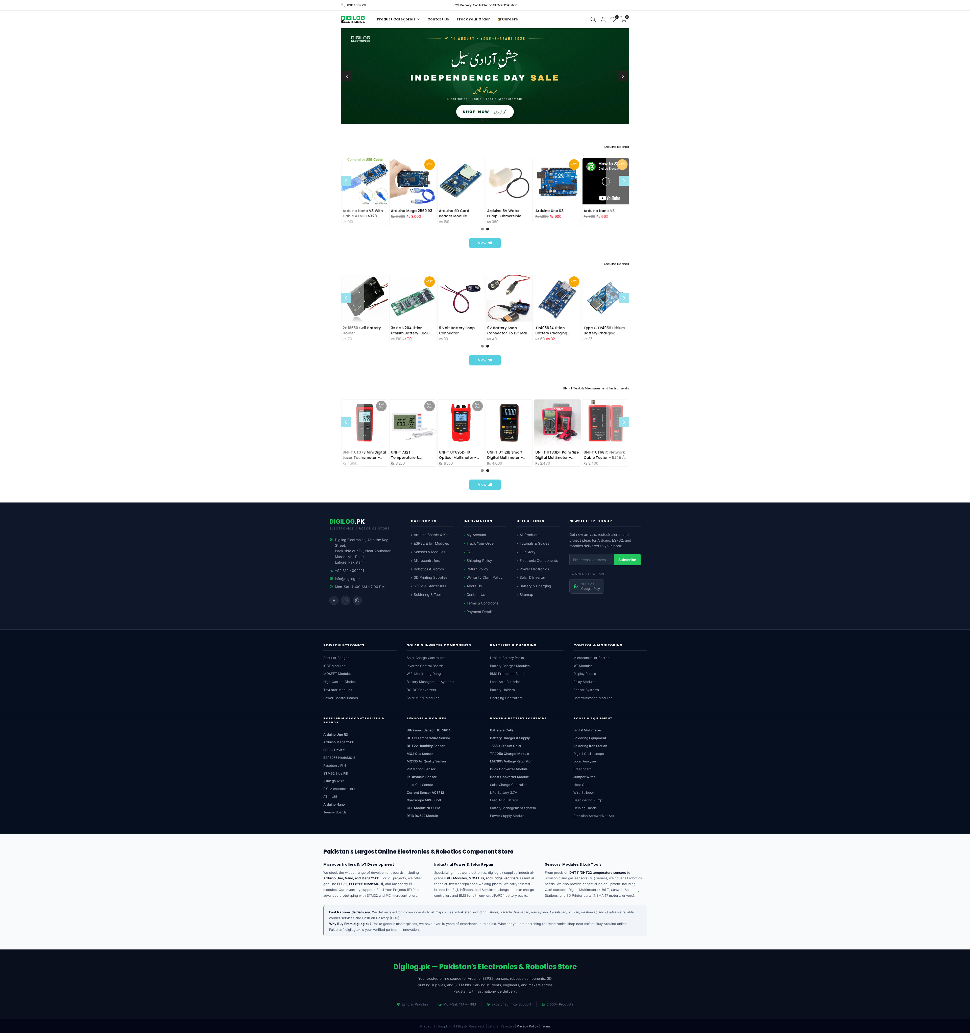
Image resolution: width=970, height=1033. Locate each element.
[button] (567, 189)
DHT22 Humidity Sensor (426, 746)
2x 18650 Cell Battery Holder (362, 330)
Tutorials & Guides (534, 543)
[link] (485, 76)
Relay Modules (584, 682)
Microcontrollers (427, 560)
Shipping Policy (479, 560)
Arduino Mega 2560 (338, 742)
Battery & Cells (501, 730)
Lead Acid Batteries (505, 682)
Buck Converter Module (509, 769)
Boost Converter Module (509, 777)
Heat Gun (581, 785)
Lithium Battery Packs (507, 658)
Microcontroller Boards (591, 658)
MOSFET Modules (337, 674)
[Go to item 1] (482, 120)
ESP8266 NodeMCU (339, 758)
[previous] (347, 76)
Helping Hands (585, 808)
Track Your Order (481, 543)
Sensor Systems (586, 690)
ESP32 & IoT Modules (431, 543)
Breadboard (582, 769)
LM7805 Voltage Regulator (511, 761)
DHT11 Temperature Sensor (428, 738)
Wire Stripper (583, 792)
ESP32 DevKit (334, 750)
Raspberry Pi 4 (334, 765)
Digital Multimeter (587, 730)
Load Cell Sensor (420, 785)
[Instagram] (345, 600)
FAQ (470, 552)
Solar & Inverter (532, 577)
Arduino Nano (334, 804)
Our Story (528, 552)
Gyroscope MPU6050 (424, 800)
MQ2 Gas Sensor (420, 754)
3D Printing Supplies (430, 577)
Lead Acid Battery (504, 800)
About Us (474, 586)
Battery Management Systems (430, 682)
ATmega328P (333, 781)
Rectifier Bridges (336, 658)
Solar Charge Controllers (426, 658)
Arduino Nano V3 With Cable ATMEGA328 (363, 213)
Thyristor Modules (337, 690)
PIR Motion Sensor (421, 769)
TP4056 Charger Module (509, 754)
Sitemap (526, 594)
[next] (623, 76)
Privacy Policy (527, 1026)
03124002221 (356, 5)
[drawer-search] (593, 19)
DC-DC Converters (421, 690)
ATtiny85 (330, 796)
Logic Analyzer (584, 761)
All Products (529, 535)
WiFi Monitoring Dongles (426, 674)
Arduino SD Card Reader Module (454, 213)
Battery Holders (502, 690)
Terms (546, 1026)
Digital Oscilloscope (588, 754)
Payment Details (480, 612)
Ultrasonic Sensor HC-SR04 (429, 730)
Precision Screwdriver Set (593, 816)
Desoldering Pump (587, 800)
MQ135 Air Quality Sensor (426, 761)
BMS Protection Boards (508, 674)
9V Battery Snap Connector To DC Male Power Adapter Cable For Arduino (508, 330)
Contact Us (476, 594)
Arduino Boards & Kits (431, 535)
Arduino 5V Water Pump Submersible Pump (504, 213)
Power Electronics (534, 569)
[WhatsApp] (357, 600)
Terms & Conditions (482, 603)
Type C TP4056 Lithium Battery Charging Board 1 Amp (604, 330)
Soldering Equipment (589, 738)
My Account (476, 535)
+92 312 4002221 (349, 570)
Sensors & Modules (429, 552)
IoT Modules (583, 666)
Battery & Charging (535, 586)
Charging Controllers (506, 698)
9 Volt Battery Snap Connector (457, 330)
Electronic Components (539, 560)
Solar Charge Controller (508, 785)
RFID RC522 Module (422, 816)
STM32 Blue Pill (335, 773)
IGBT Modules (334, 666)
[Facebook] (333, 600)
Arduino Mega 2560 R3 (411, 210)
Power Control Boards (340, 698)
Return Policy (477, 569)
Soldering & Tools (428, 594)
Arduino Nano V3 (599, 210)
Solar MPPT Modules (423, 698)
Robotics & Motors (429, 569)
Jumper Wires (584, 777)
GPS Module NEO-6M (423, 808)
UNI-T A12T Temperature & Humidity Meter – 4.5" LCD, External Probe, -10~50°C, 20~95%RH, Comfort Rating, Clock (411, 454)
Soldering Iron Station (590, 746)
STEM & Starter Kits (430, 586)
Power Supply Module (507, 816)
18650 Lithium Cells (505, 746)
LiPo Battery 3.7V (503, 792)
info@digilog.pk (348, 578)
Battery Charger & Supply (510, 738)
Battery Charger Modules (510, 666)
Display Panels (584, 674)
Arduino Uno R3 (550, 210)
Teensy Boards (335, 812)
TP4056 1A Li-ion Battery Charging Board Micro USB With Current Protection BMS (557, 330)
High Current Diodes (339, 682)
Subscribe (627, 560)
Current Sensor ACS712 (425, 792)
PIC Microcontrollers (339, 789)
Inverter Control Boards (425, 666)
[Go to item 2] (487, 120)
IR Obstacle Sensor (422, 777)
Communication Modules (592, 698)
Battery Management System (513, 808)
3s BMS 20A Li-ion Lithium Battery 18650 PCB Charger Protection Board (412, 330)
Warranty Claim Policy (484, 577)
